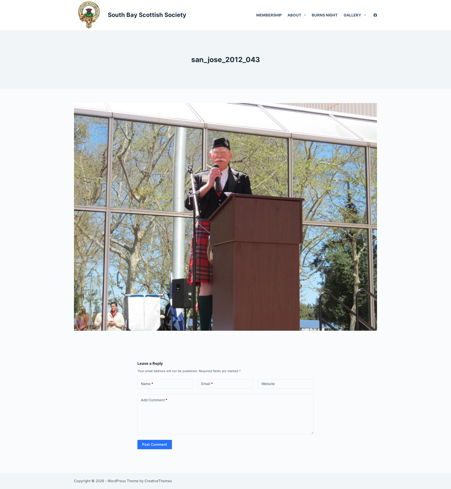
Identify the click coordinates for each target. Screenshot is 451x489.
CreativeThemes (158, 481)
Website (268, 384)
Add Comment (154, 400)
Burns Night (325, 15)
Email (207, 384)
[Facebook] (375, 15)
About (294, 15)
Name (147, 384)
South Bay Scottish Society (147, 14)
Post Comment (154, 444)
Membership (269, 15)
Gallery (352, 15)
